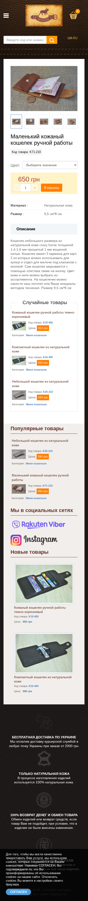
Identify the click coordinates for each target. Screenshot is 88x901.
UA (70, 38)
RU (75, 38)
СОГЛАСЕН (18, 892)
